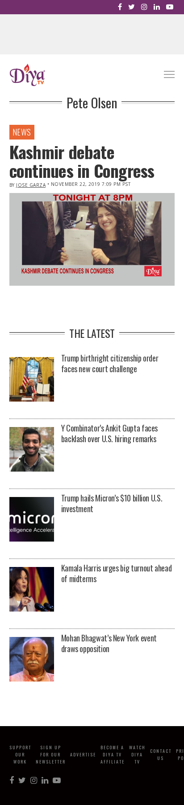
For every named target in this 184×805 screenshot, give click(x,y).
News (22, 132)
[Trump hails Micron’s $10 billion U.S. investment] (31, 520)
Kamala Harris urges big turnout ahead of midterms (116, 573)
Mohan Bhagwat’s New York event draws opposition (109, 643)
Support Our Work (20, 754)
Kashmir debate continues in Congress (82, 161)
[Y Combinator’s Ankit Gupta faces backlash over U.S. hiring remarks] (31, 450)
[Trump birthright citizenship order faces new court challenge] (31, 380)
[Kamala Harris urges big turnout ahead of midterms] (31, 590)
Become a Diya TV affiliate (112, 754)
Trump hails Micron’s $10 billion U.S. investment (112, 503)
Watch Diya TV (137, 754)
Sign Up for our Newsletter (51, 754)
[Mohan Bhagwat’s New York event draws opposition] (31, 660)
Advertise (83, 754)
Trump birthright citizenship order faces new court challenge (110, 363)
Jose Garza (31, 185)
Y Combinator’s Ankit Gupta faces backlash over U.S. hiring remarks (109, 433)
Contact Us (160, 754)
